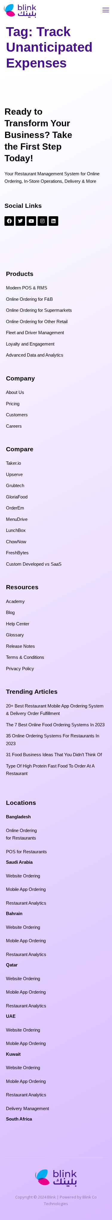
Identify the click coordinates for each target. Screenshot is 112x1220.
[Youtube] (31, 221)
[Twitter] (20, 221)
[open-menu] (105, 11)
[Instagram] (42, 221)
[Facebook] (9, 221)
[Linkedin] (53, 221)
